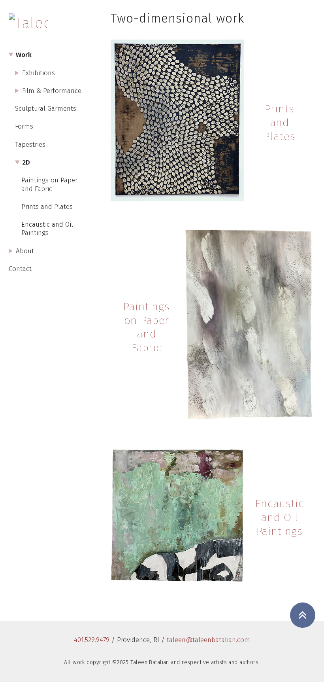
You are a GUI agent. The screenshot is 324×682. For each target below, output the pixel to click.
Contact (20, 269)
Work (24, 55)
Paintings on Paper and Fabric (49, 184)
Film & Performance (51, 91)
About (25, 251)
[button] (302, 615)
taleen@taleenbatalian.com (208, 640)
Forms (24, 126)
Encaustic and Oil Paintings (47, 228)
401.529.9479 (91, 640)
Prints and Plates (47, 207)
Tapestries (30, 144)
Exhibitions (38, 73)
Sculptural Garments (45, 108)
